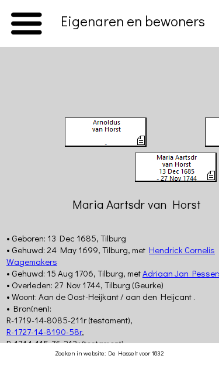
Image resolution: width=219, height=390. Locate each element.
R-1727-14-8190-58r (44, 331)
